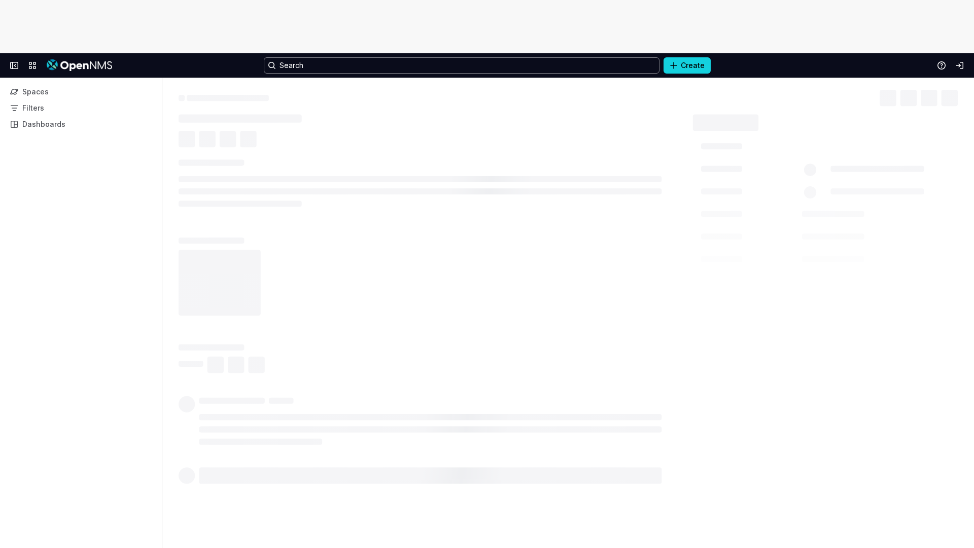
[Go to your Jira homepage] (79, 65)
